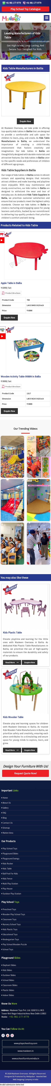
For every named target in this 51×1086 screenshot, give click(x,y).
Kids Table (7, 868)
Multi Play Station (10, 883)
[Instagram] (12, 457)
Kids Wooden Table (13, 717)
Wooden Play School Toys (13, 914)
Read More (10, 662)
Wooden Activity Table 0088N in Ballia (21, 376)
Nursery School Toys (11, 924)
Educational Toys (10, 934)
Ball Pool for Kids (10, 873)
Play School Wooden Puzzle (14, 944)
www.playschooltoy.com (25, 1043)
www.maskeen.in (26, 1050)
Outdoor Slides (9, 975)
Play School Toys (9, 848)
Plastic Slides (8, 990)
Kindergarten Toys (10, 939)
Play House (7, 888)
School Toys (7, 949)
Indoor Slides (8, 995)
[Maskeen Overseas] (11, 18)
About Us (6, 802)
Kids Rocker (7, 863)
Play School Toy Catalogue (26, 9)
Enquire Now (9, 317)
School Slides (8, 980)
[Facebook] (3, 1035)
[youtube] (7, 1035)
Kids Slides (7, 970)
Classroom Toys (9, 919)
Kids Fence (7, 878)
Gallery (5, 807)
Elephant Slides (9, 965)
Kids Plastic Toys (9, 929)
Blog (4, 817)
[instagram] (12, 1035)
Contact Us (7, 822)
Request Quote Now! (25, 773)
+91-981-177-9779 (13, 2)
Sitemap (6, 827)
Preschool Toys (9, 909)
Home (5, 797)
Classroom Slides (9, 985)
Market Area (7, 832)
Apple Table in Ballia (11, 283)
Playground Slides (10, 853)
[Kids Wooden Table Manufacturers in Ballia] (25, 691)
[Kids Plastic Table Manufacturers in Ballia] (25, 606)
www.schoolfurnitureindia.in (25, 1058)
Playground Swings (10, 858)
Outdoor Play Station (11, 893)
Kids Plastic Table (12, 632)
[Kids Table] (25, 94)
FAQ (4, 812)
